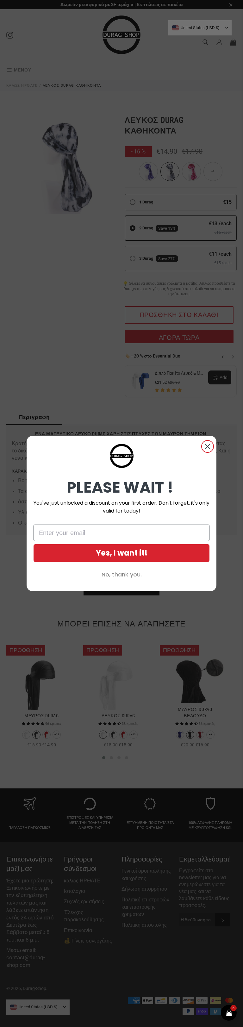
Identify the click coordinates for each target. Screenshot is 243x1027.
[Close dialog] (208, 446)
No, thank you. (122, 574)
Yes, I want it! (121, 553)
